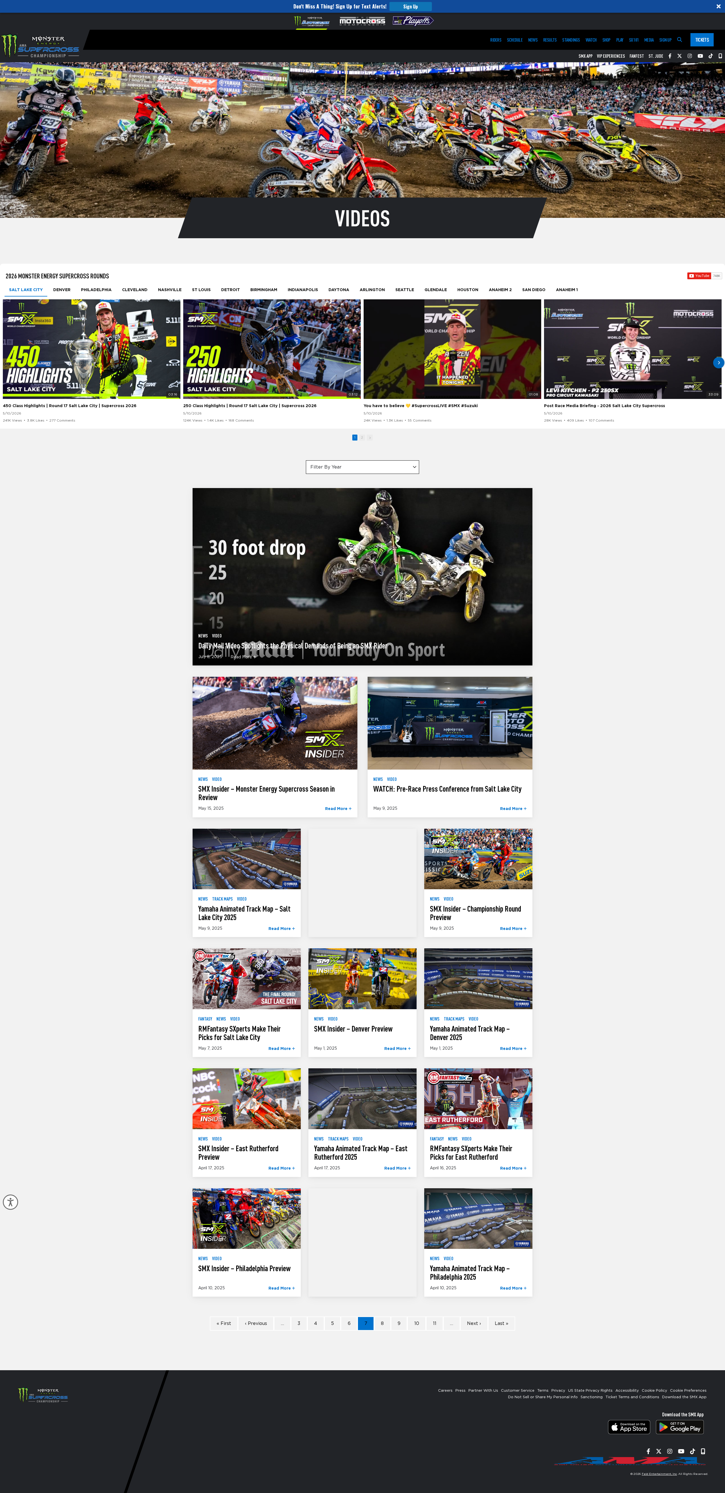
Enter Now (362, 802)
